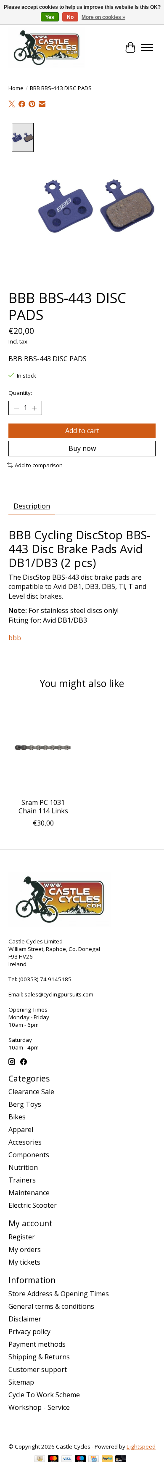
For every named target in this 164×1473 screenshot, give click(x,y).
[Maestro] (80, 1459)
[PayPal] (107, 1459)
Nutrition (23, 1167)
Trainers (22, 1180)
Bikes (17, 1116)
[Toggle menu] (147, 47)
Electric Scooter (32, 1205)
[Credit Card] (93, 1459)
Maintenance (29, 1192)
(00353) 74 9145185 (45, 979)
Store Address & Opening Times (58, 1293)
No (70, 17)
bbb (14, 637)
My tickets (24, 1262)
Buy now (82, 448)
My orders (24, 1249)
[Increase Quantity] (34, 407)
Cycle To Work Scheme (44, 1394)
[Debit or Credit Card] (120, 1459)
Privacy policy (29, 1331)
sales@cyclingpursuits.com (58, 994)
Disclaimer (24, 1319)
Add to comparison (39, 465)
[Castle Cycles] (46, 47)
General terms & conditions (51, 1306)
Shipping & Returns (39, 1356)
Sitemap (21, 1382)
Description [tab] (31, 506)
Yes (49, 17)
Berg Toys (24, 1104)
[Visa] (66, 1459)
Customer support (37, 1369)
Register (21, 1236)
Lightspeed (141, 1446)
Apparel (20, 1129)
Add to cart (82, 430)
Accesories (25, 1142)
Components (28, 1154)
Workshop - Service (39, 1407)
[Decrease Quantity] (16, 407)
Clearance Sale (31, 1091)
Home (16, 88)
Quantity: (20, 393)
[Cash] (39, 1459)
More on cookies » (103, 17)
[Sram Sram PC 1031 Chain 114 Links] (43, 747)
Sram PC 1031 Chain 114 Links (43, 806)
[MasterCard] (53, 1459)
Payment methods (37, 1344)
